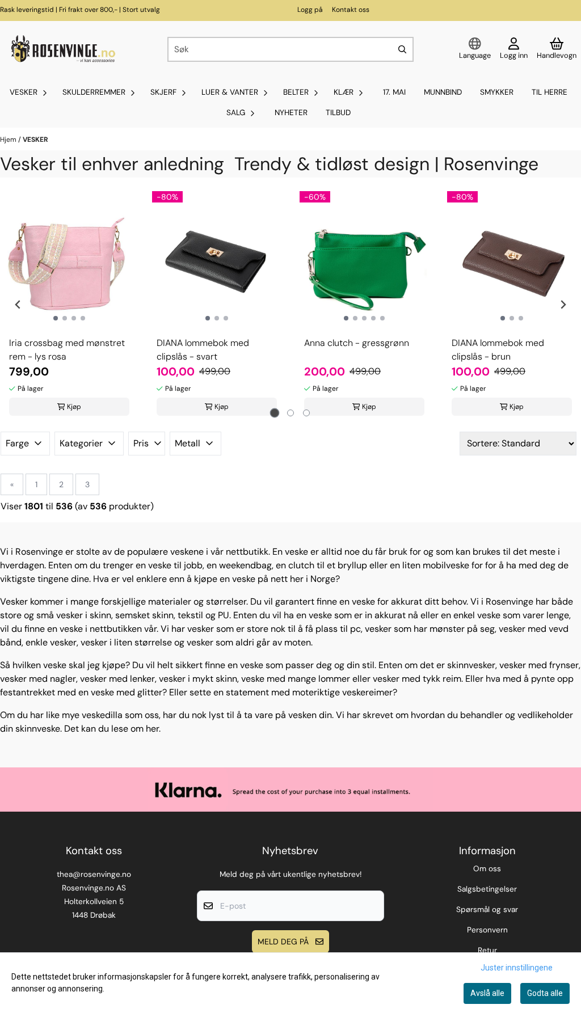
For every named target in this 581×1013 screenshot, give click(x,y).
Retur (487, 950)
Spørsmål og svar (487, 909)
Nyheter (291, 112)
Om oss (487, 868)
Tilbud (338, 112)
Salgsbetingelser (487, 889)
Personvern (487, 930)
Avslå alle (487, 993)
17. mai (394, 92)
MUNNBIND (443, 92)
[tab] (275, 413)
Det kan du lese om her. (112, 729)
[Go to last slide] (18, 305)
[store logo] (62, 49)
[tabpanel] (69, 305)
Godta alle (545, 993)
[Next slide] (563, 305)
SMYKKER (496, 92)
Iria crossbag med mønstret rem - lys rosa (67, 349)
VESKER (35, 139)
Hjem (9, 139)
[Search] (402, 49)
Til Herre (549, 92)
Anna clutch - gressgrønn (356, 343)
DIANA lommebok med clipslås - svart (203, 349)
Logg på (310, 9)
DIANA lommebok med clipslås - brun (498, 349)
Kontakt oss (350, 9)
